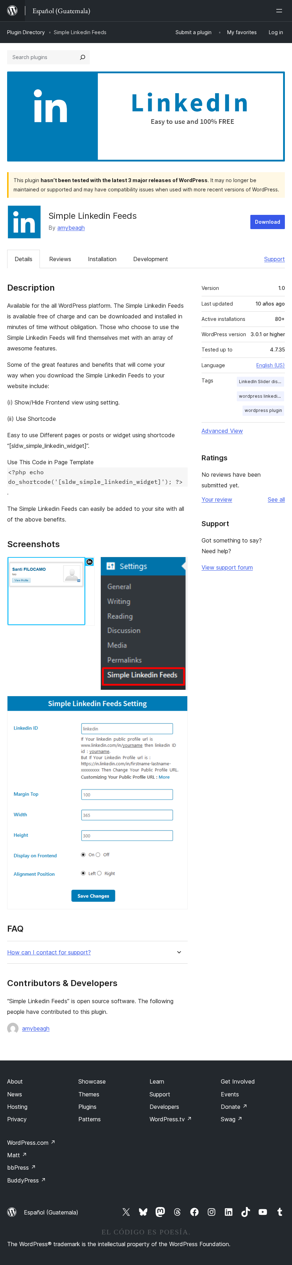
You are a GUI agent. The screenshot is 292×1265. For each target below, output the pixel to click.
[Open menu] (280, 10)
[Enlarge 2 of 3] (178, 566)
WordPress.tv (171, 1119)
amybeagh (71, 227)
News (14, 1094)
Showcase (92, 1081)
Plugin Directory (26, 32)
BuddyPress (26, 1180)
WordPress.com (31, 1142)
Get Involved (238, 1081)
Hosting (17, 1106)
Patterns (89, 1119)
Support (274, 259)
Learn (157, 1081)
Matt (17, 1155)
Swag (232, 1119)
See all (276, 499)
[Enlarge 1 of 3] (85, 566)
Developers (164, 1106)
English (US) (270, 365)
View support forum (227, 567)
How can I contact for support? (49, 952)
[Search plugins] (82, 57)
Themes (88, 1094)
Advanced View (222, 430)
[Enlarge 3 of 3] (178, 705)
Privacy (17, 1119)
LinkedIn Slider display (261, 381)
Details (23, 259)
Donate (234, 1106)
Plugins (87, 1106)
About (15, 1081)
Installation (102, 259)
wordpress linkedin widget (261, 396)
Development (150, 259)
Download (267, 222)
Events (230, 1094)
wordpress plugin (263, 410)
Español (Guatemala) (51, 1212)
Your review (217, 499)
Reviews (60, 259)
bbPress (21, 1167)
